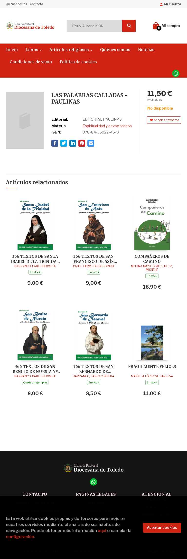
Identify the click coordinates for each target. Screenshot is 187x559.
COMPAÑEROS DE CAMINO (152, 259)
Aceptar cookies (162, 527)
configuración (20, 536)
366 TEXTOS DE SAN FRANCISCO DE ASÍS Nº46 (93, 259)
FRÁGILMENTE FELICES (152, 366)
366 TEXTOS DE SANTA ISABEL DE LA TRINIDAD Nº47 (35, 259)
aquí (102, 530)
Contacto (36, 4)
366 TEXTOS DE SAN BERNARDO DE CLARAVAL (93, 369)
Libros (32, 49)
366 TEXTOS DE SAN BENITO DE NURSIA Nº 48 (35, 369)
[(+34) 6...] (175, 73)
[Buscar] (129, 26)
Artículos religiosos (69, 49)
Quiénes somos (16, 4)
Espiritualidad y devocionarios (107, 126)
